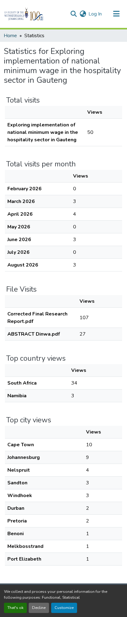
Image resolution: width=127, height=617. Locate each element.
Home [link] (10, 35)
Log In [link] (95, 14)
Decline (39, 607)
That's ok (15, 607)
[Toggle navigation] (116, 14)
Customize (64, 607)
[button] (34, 14)
